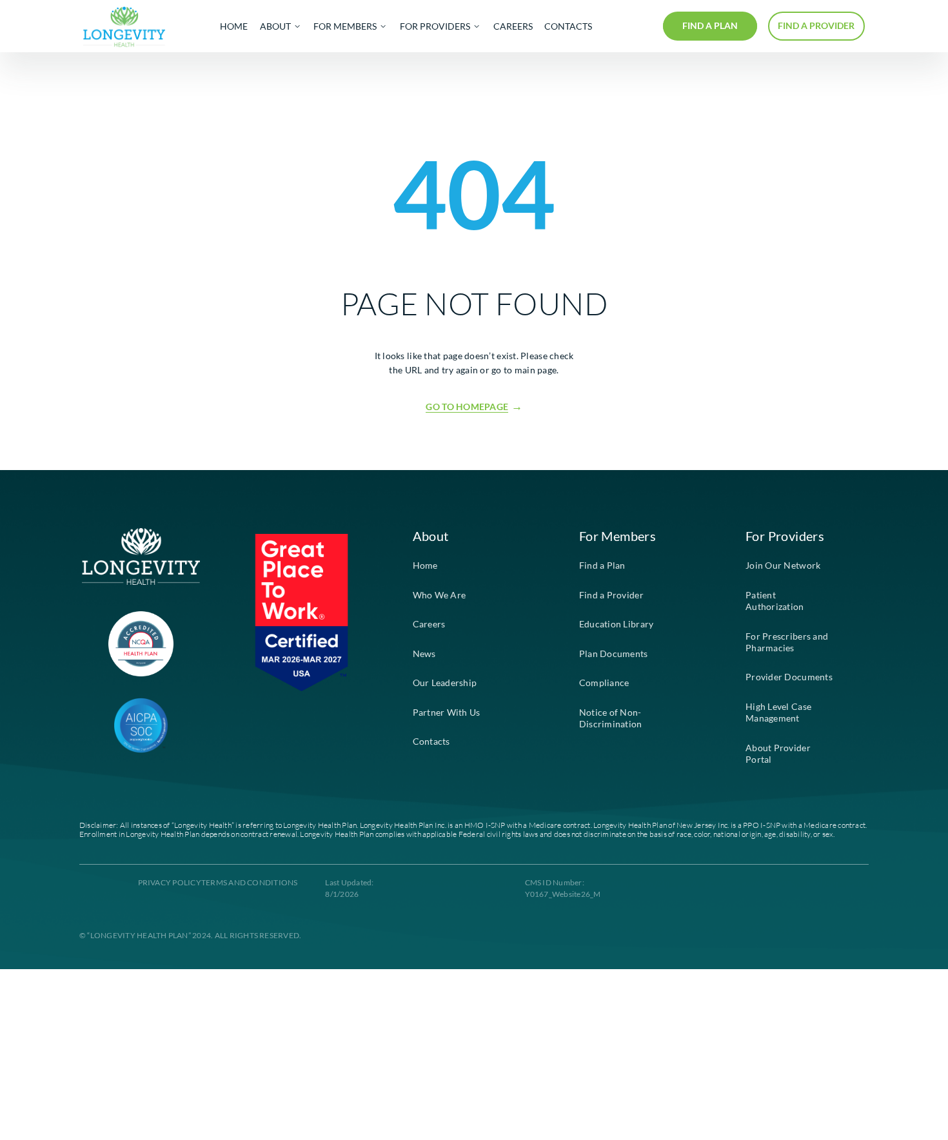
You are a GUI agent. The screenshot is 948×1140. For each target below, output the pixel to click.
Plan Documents (613, 654)
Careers (429, 624)
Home (425, 565)
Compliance (604, 683)
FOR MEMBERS (345, 26)
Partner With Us (446, 712)
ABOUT (275, 26)
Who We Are (439, 595)
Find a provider (816, 26)
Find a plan (710, 26)
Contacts (431, 741)
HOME (234, 26)
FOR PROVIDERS (435, 26)
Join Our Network (783, 565)
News (424, 654)
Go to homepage (467, 407)
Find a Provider (611, 595)
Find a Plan (602, 565)
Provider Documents (789, 677)
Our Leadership (445, 683)
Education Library (616, 624)
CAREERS (513, 26)
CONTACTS (568, 26)
